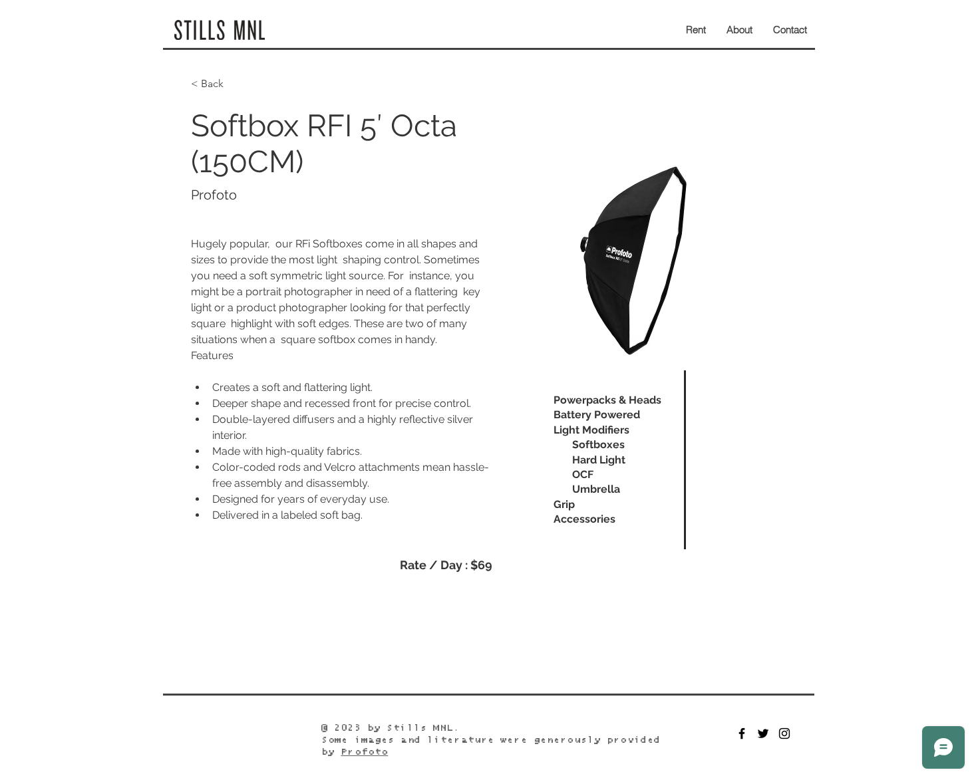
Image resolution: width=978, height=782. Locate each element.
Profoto (364, 752)
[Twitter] (763, 733)
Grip (564, 504)
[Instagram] (784, 733)
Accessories (584, 519)
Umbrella (596, 489)
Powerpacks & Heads (607, 400)
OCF (582, 474)
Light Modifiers (591, 430)
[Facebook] (741, 733)
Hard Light (598, 460)
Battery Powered (597, 414)
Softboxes (598, 444)
